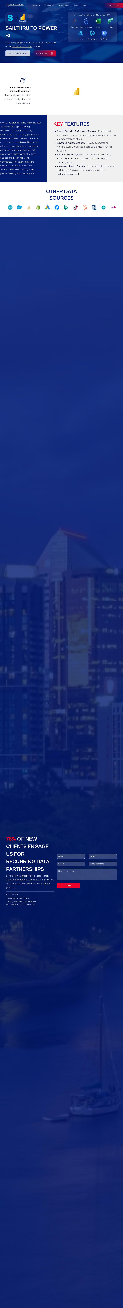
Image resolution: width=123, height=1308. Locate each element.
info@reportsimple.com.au (17, 898)
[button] (36, 5)
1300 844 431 (12, 894)
